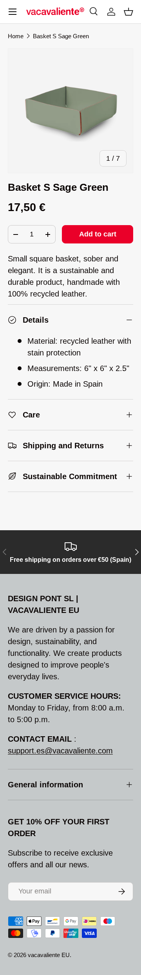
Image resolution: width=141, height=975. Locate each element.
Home (16, 36)
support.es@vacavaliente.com (60, 750)
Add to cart (97, 234)
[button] (128, 11)
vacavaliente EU (49, 955)
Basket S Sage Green (61, 36)
